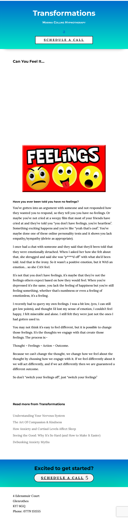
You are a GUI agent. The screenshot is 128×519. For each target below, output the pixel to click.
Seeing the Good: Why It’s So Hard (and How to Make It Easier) (56, 435)
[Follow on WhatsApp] (81, 492)
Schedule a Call (62, 478)
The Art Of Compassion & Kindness (37, 422)
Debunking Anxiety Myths (31, 442)
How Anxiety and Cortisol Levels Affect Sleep (44, 429)
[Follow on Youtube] (70, 492)
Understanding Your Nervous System (39, 416)
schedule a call (64, 40)
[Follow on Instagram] (58, 492)
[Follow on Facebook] (47, 492)
